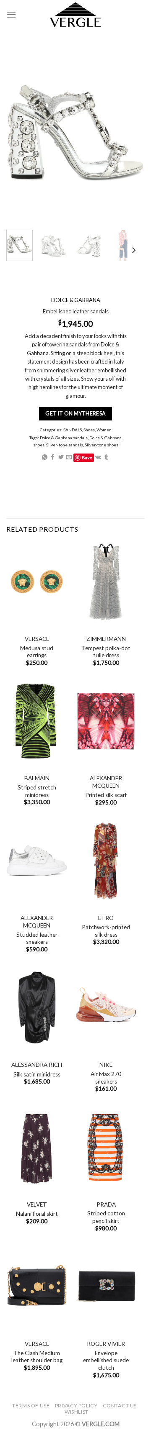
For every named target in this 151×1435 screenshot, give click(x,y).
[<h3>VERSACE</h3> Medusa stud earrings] (36, 582)
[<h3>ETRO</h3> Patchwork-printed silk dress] (106, 861)
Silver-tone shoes (101, 444)
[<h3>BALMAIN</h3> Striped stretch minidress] (36, 721)
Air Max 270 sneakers (106, 1078)
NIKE (105, 1064)
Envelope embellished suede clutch (106, 1360)
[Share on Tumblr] (106, 457)
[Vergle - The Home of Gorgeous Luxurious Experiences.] (76, 14)
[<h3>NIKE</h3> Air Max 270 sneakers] (106, 1008)
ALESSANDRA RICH (36, 1064)
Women (104, 429)
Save (87, 457)
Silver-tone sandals (64, 444)
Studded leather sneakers (36, 938)
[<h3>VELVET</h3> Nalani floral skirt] (36, 1147)
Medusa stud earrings (36, 652)
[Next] (133, 250)
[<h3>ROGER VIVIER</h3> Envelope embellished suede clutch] (106, 1287)
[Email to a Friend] (69, 457)
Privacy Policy (76, 1405)
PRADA (106, 1204)
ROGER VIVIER (106, 1343)
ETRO (106, 918)
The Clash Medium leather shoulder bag (36, 1357)
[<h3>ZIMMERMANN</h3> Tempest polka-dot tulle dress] (106, 582)
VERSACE (37, 639)
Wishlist (77, 1412)
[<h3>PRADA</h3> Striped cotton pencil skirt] (106, 1147)
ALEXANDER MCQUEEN (106, 782)
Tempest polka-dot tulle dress (105, 652)
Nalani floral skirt (37, 1213)
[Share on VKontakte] (98, 457)
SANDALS (72, 429)
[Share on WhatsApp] (44, 457)
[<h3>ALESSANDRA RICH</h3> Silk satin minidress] (36, 1008)
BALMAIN (36, 778)
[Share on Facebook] (52, 457)
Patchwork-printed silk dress (106, 931)
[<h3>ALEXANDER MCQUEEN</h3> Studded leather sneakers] (36, 861)
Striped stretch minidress (37, 791)
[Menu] (11, 14)
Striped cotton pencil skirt (106, 1217)
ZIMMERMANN (106, 639)
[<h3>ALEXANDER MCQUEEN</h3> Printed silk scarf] (106, 721)
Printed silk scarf (106, 795)
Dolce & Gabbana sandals (64, 437)
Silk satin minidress (36, 1074)
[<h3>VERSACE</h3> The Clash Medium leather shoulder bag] (36, 1287)
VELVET (37, 1204)
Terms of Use (30, 1405)
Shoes (89, 429)
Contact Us (120, 1405)
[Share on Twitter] (61, 457)
